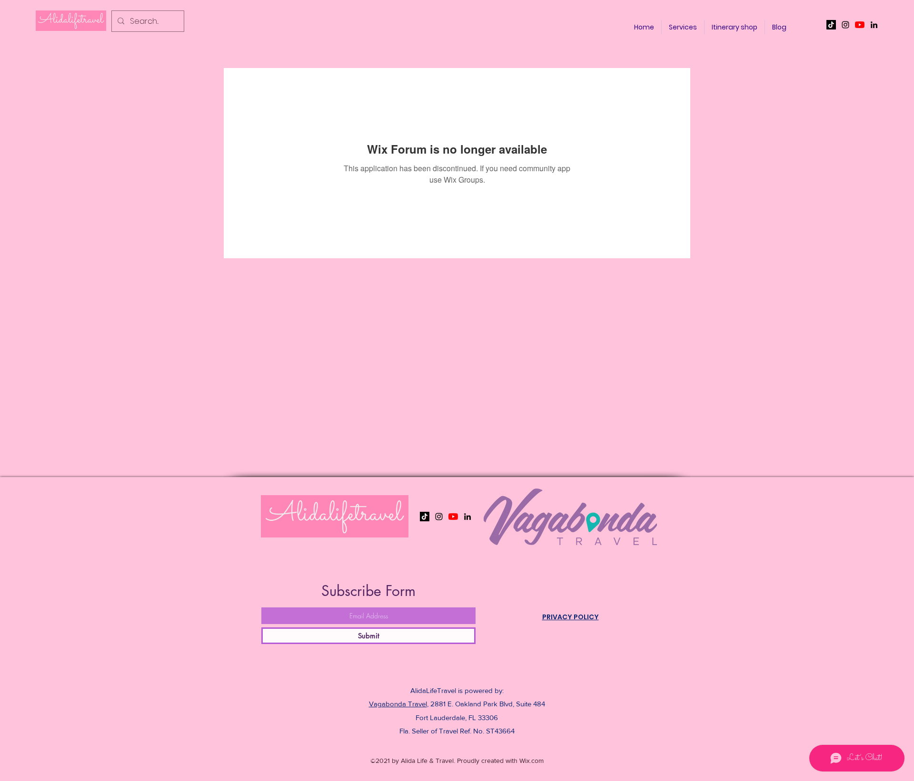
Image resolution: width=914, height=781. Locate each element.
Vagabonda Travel (398, 704)
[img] (71, 29)
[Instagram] (845, 24)
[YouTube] (859, 24)
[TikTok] (831, 24)
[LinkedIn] (874, 24)
